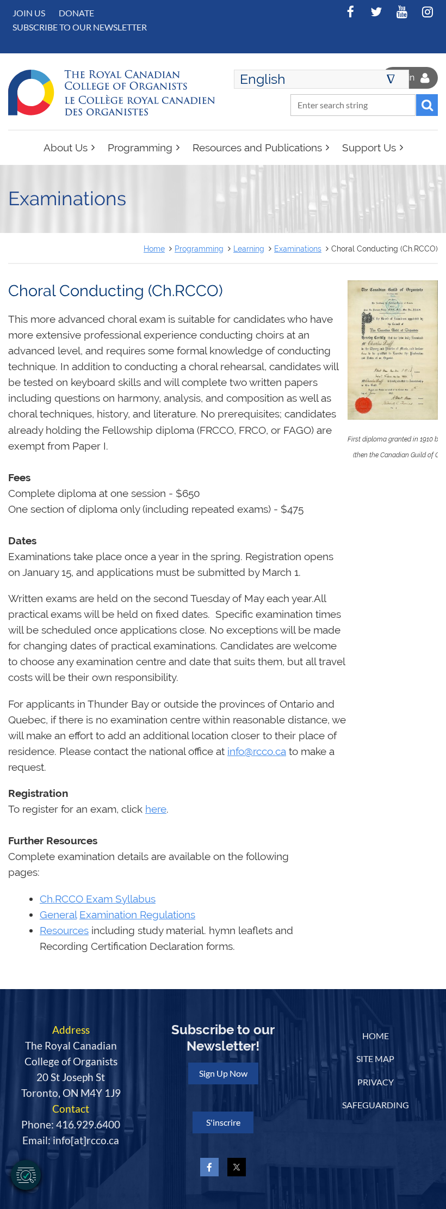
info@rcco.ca (256, 751)
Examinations (297, 248)
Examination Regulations (137, 915)
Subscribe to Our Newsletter (80, 27)
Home (154, 248)
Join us (29, 13)
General (58, 915)
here (155, 809)
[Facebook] (350, 11)
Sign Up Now (223, 1073)
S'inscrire (223, 1122)
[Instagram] (427, 11)
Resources (64, 930)
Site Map (375, 1058)
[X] (376, 11)
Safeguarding (375, 1105)
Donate (76, 13)
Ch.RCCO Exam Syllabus (98, 899)
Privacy (375, 1082)
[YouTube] (401, 11)
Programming (199, 248)
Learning (248, 248)
